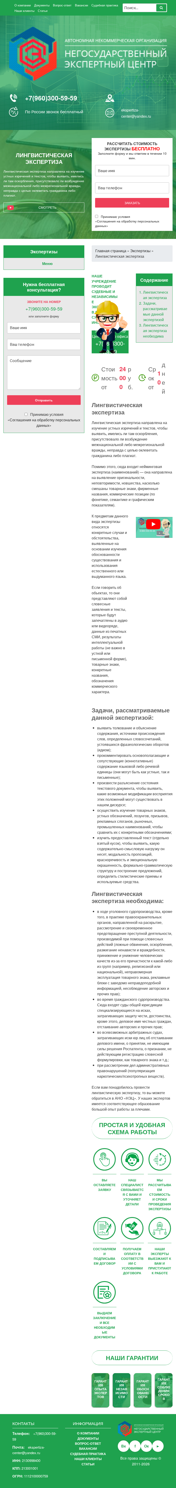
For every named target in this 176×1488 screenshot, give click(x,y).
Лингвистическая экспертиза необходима (155, 330)
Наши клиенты (24, 10)
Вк (123, 1446)
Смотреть (47, 207)
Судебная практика (104, 5)
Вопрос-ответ (62, 5)
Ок (146, 1446)
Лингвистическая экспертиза (155, 294)
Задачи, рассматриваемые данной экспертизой (155, 311)
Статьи (42, 10)
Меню (47, 263)
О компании (22, 5)
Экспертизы (140, 250)
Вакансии (81, 5)
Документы (42, 5)
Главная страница (110, 250)
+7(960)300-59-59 (51, 98)
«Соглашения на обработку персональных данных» (44, 422)
